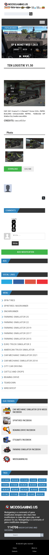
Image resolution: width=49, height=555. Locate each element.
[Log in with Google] (14, 230)
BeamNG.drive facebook (24, 430)
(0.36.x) (23, 485)
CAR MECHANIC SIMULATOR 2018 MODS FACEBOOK (30, 410)
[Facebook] (18, 282)
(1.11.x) (14, 494)
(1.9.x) (42, 489)
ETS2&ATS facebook (22, 440)
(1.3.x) (31, 494)
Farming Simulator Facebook (27, 449)
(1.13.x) (24, 480)
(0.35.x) (6, 489)
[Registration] (42, 14)
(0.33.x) (24, 489)
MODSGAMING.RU (20, 459)
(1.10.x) (14, 485)
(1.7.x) (5, 494)
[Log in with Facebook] (14, 226)
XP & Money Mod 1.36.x (24, 44)
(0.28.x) (15, 489)
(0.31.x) (42, 480)
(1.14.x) (6, 480)
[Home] (24, 8)
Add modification (25, 252)
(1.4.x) (33, 480)
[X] (43, 198)
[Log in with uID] (14, 222)
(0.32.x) (15, 480)
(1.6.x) (5, 485)
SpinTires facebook (22, 420)
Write (15, 243)
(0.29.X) (42, 485)
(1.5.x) (22, 494)
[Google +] (30, 282)
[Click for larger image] (14, 143)
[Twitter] (6, 282)
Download (13, 169)
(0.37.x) (40, 494)
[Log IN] (36, 14)
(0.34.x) (33, 485)
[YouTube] (42, 282)
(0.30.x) (34, 489)
